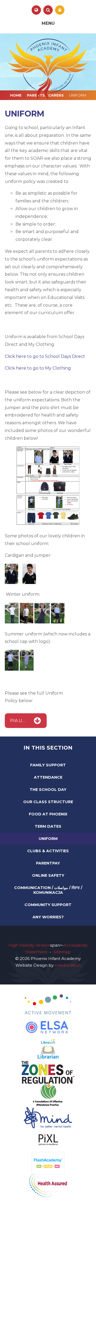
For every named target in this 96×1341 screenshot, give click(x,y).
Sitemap (62, 951)
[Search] (48, 10)
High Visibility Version (29, 945)
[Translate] (36, 10)
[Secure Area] (60, 10)
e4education (68, 965)
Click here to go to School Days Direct (45, 356)
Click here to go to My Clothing (38, 368)
